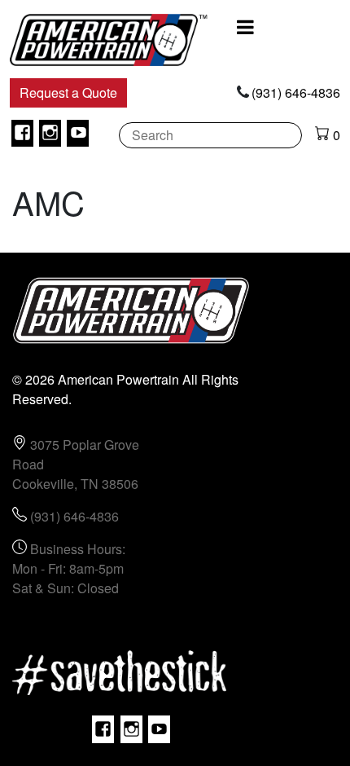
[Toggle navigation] (245, 27)
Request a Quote (68, 92)
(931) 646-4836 (296, 92)
